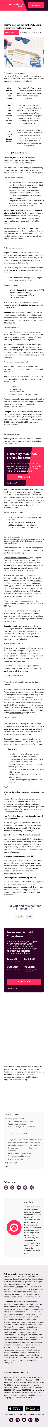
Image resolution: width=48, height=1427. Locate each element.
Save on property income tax (19, 1153)
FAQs (7, 1166)
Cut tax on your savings (17, 1133)
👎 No (29, 917)
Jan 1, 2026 (37, 33)
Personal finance (11, 33)
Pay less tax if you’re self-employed (22, 1127)
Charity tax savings (15, 1159)
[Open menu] (5, 5)
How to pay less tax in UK (15, 1119)
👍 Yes (19, 917)
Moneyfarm (26, 33)
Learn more (19, 1287)
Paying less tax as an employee (20, 1121)
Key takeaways (11, 1163)
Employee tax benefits (17, 1124)
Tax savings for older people (19, 1156)
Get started (36, 5)
